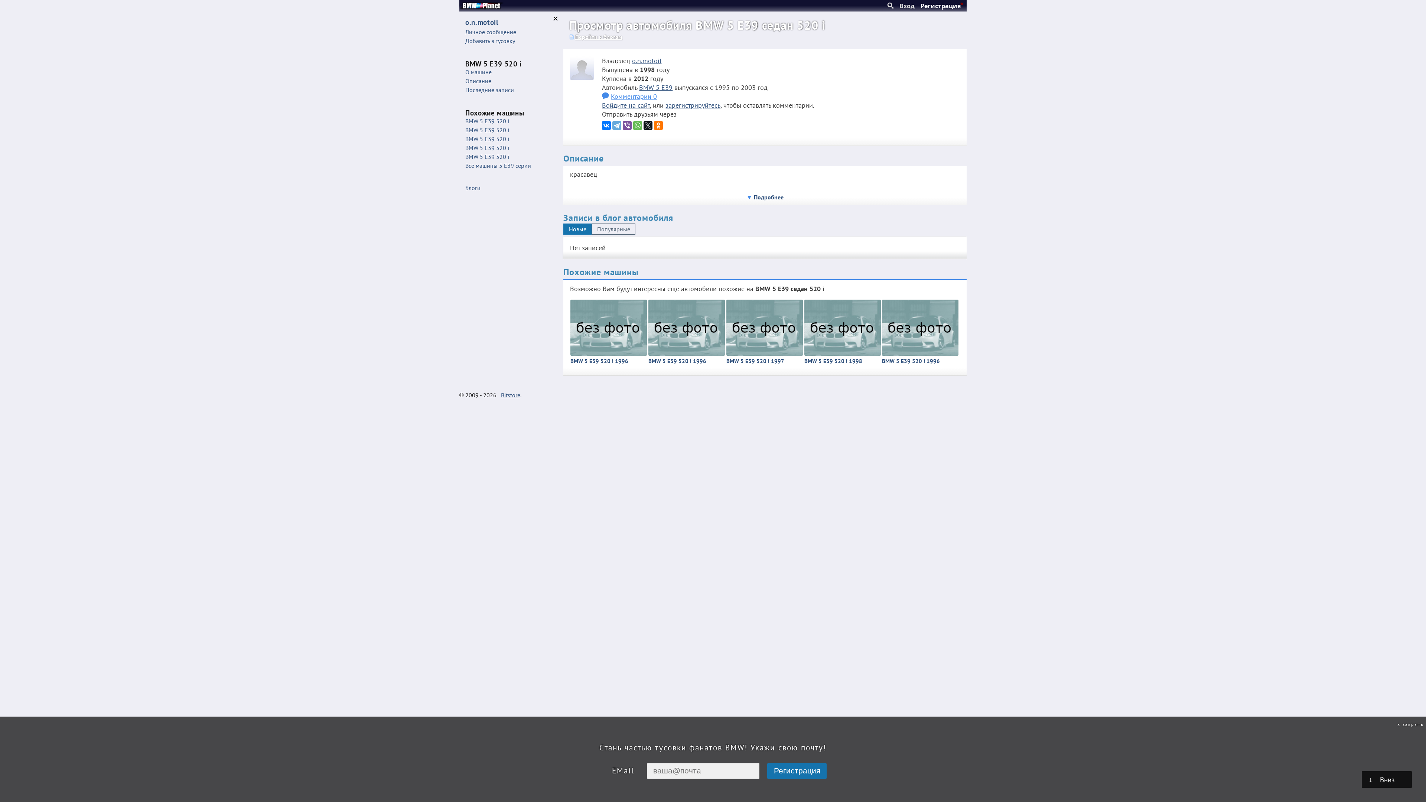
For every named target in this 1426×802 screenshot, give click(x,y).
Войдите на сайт (626, 105)
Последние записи (489, 90)
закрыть (1413, 724)
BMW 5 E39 (656, 87)
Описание (478, 81)
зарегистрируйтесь (692, 105)
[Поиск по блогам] (890, 6)
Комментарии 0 (634, 96)
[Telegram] (616, 125)
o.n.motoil (646, 60)
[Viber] (627, 125)
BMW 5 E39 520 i (487, 121)
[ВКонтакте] (606, 125)
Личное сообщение (490, 32)
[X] (648, 125)
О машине (478, 72)
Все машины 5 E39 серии (498, 165)
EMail (623, 771)
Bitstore (510, 395)
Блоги (473, 188)
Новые (577, 229)
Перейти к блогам (598, 36)
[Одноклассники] (658, 125)
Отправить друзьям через (639, 114)
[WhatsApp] (637, 125)
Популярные (613, 229)
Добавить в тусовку (490, 41)
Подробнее (769, 197)
